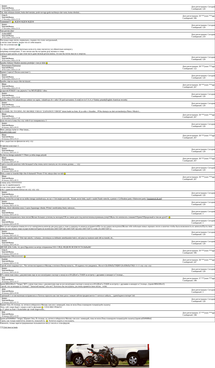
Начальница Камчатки (11, 65)
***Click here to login (9, 327)
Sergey (4, 6)
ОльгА (4, 15)
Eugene (5, 259)
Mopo (4, 84)
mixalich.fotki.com (8, 132)
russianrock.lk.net (154, 199)
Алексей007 (7, 33)
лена (3, 210)
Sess (3, 277)
